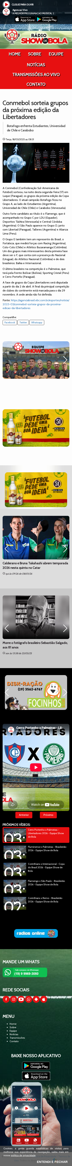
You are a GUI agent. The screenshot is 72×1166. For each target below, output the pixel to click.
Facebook (10, 322)
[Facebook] (6, 1001)
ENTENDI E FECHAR (52, 1162)
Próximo (48, 815)
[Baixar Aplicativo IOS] (25, 21)
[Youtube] (21, 1001)
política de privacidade (23, 1155)
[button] (6, 360)
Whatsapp (36, 322)
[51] (36, 428)
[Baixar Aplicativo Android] (46, 21)
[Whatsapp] (28, 1001)
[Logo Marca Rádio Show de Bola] (36, 36)
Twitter (23, 322)
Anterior (24, 815)
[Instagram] (13, 1001)
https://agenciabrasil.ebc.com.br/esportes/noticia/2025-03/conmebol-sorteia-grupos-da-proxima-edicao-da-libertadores (36, 304)
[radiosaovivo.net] (36, 933)
